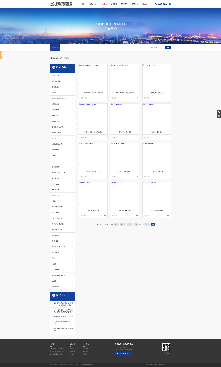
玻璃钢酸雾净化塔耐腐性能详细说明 (63, 329)
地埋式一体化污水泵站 (125, 171)
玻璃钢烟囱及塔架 (58, 127)
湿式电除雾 (55, 178)
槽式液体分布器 (57, 229)
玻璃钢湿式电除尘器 (58, 172)
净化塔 (54, 138)
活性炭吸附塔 (56, 81)
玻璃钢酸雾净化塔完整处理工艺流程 (63, 322)
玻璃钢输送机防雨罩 (58, 275)
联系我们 (145, 4)
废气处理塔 (55, 212)
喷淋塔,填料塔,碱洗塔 (59, 98)
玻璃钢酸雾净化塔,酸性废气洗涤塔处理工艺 (57, 349)
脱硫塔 (54, 155)
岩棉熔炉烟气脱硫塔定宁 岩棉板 (93, 93)
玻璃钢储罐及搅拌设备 (56, 354)
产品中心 (104, 4)
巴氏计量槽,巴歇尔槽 (59, 218)
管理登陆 (161, 365)
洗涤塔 (54, 92)
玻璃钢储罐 (55, 104)
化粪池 (54, 264)
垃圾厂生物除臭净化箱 (93, 171)
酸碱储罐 (55, 115)
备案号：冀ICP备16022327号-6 (84, 365)
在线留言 (135, 4)
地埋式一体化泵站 (156, 132)
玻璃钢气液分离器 (58, 207)
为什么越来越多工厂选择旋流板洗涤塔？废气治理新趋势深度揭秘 (63, 311)
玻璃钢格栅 (55, 235)
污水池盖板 (55, 269)
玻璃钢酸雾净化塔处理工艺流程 (63, 316)
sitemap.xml (167, 365)
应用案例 (72, 351)
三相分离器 (55, 241)
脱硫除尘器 (55, 201)
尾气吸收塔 (55, 190)
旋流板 (54, 281)
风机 (53, 258)
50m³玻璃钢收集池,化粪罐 (56, 352)
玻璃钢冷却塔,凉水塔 (59, 247)
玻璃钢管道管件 (57, 121)
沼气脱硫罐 (55, 110)
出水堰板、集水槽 (58, 224)
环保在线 (155, 365)
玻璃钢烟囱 (55, 87)
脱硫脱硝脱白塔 (57, 144)
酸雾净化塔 (55, 195)
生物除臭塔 (55, 75)
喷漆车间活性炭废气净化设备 (93, 132)
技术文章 (124, 4)
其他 (53, 161)
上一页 (123, 224)
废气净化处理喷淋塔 (125, 132)
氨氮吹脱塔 (55, 150)
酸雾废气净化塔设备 (125, 210)
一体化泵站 (55, 184)
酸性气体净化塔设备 (156, 93)
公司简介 (85, 349)
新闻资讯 (114, 4)
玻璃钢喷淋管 (56, 132)
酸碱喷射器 (55, 287)
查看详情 (83, 98)
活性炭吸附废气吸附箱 (157, 210)
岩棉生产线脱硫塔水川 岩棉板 (125, 93)
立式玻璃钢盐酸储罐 (156, 171)
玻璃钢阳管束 (56, 167)
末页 (136, 224)
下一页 (129, 224)
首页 (83, 4)
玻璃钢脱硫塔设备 (93, 210)
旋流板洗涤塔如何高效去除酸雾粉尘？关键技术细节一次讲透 (63, 304)
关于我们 (93, 4)
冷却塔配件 (55, 252)
